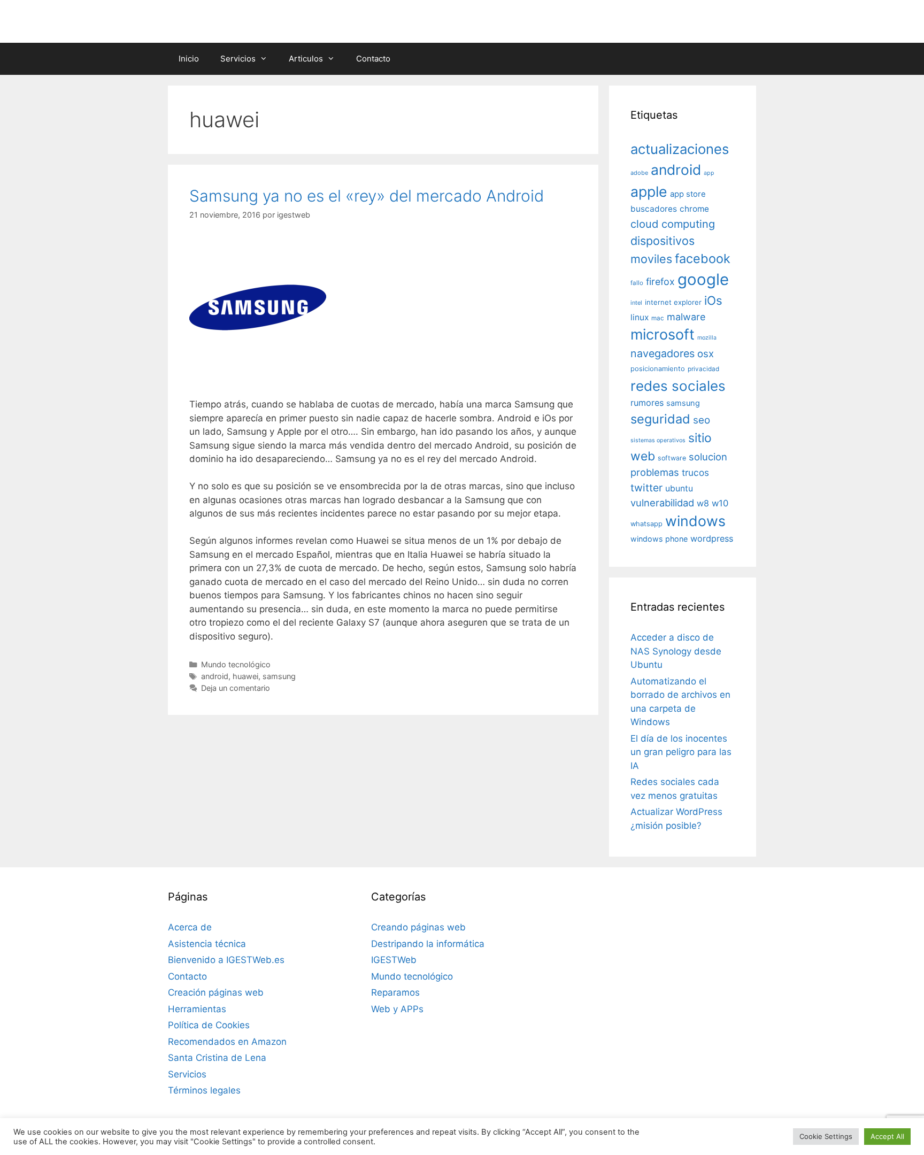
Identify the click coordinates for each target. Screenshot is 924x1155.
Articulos (306, 58)
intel (636, 302)
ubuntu (679, 488)
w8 (703, 503)
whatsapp (646, 524)
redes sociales (678, 386)
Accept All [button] (887, 1136)
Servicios (238, 58)
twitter (646, 487)
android (214, 676)
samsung (279, 676)
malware (686, 316)
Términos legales (204, 1090)
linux (639, 317)
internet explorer (673, 302)
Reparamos (395, 992)
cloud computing (672, 224)
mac (657, 318)
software (672, 458)
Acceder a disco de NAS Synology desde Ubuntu (675, 651)
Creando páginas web (418, 927)
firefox (660, 281)
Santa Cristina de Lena (217, 1057)
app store (688, 194)
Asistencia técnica (207, 943)
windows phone (659, 538)
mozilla (707, 337)
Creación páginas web (216, 992)
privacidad (703, 369)
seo (701, 420)
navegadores (662, 353)
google (703, 279)
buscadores (653, 209)
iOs (713, 300)
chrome (694, 209)
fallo (636, 283)
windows (695, 520)
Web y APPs (397, 1009)
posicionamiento (657, 369)
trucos (695, 472)
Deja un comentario (235, 687)
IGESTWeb (394, 959)
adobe (639, 172)
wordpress (711, 538)
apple (648, 191)
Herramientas (197, 1009)
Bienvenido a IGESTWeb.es (226, 959)
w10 (720, 503)
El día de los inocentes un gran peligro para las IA (681, 752)
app (709, 173)
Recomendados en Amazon (227, 1041)
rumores (647, 402)
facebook (702, 258)
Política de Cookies (209, 1025)
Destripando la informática (427, 943)
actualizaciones (679, 149)
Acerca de (190, 927)
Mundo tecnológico (236, 664)
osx (705, 353)
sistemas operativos (658, 440)
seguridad (660, 419)
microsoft (662, 334)
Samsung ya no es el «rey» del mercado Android (366, 195)
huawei (245, 676)
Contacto (373, 58)
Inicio (189, 58)
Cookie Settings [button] (825, 1136)
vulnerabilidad (662, 503)
